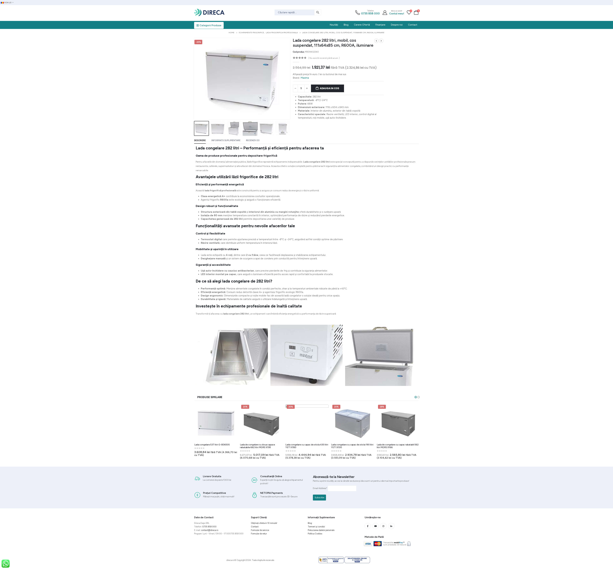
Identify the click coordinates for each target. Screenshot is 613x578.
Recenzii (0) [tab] (252, 140)
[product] (398, 422)
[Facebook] (368, 526)
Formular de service (260, 530)
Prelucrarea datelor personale (321, 530)
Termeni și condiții (316, 526)
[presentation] (194, 78)
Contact (254, 526)
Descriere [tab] (200, 140)
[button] (415, 397)
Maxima (305, 77)
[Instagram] (383, 526)
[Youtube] (375, 526)
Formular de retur (259, 533)
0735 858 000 (370, 13)
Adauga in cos (329, 88)
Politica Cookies (315, 533)
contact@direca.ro (209, 530)
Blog (310, 523)
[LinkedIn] (391, 526)
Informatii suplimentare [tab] (225, 140)
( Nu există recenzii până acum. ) (324, 58)
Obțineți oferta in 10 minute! (264, 523)
